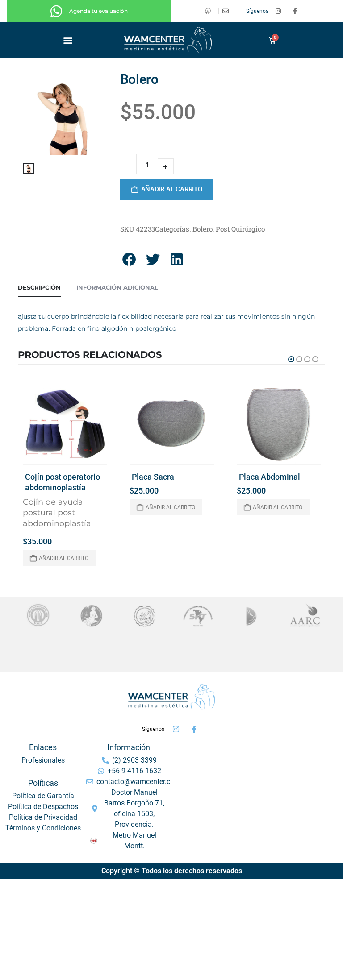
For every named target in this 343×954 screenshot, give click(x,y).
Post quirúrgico (240, 228)
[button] (67, 40)
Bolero (202, 228)
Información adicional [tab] (117, 287)
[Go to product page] (65, 422)
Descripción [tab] (39, 287)
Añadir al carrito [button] (63, 558)
